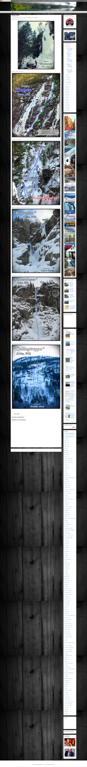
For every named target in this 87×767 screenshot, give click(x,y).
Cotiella (65, 510)
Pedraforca (66, 617)
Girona (65, 549)
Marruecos (66, 580)
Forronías (66, 541)
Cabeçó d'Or (66, 485)
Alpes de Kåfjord (67, 458)
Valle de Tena (66, 705)
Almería (65, 452)
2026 (67, 45)
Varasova (66, 707)
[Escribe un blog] (15, 413)
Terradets (66, 682)
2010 (67, 110)
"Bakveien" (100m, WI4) (25, 207)
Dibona (65, 520)
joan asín (67, 373)
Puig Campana (67, 655)
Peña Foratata (67, 623)
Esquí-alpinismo (67, 537)
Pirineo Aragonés (67, 647)
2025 (67, 86)
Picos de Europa (67, 645)
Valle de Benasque (67, 701)
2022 (67, 91)
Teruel (65, 684)
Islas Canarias (67, 559)
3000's (65, 438)
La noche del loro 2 (69, 349)
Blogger (53, 764)
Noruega (66, 603)
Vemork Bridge (18, 139)
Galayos (65, 543)
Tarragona (66, 680)
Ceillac (65, 495)
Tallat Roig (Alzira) (67, 678)
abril (67, 79)
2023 (67, 89)
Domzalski (68, 412)
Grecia (65, 553)
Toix (65, 688)
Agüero (65, 444)
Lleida (65, 572)
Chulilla (65, 500)
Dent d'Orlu (66, 514)
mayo (68, 77)
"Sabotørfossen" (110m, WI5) (17, 275)
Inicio (36, 450)
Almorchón (66, 454)
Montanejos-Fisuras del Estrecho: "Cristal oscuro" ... (68, 54)
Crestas (65, 512)
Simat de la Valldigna (68, 672)
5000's (65, 442)
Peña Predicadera (67, 627)
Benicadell (66, 481)
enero (68, 84)
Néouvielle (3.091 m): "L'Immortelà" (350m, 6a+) (71, 290)
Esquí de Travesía (67, 535)
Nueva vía (66, 605)
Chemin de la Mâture (68, 499)
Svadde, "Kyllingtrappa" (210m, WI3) (22, 343)
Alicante (65, 450)
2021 (67, 92)
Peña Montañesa (67, 625)
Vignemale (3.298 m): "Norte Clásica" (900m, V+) (72, 296)
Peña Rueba (66, 629)
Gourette (66, 551)
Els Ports (66, 526)
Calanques (66, 487)
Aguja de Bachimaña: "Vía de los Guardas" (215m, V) (71, 284)
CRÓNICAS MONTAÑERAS (68, 332)
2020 (67, 94)
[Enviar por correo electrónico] (14, 413)
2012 (67, 107)
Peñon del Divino (67, 636)
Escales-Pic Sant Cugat (68, 530)
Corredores (66, 508)
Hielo (65, 557)
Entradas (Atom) (38, 453)
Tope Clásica (66, 690)
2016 (67, 100)
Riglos (65, 661)
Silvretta (65, 670)
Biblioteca (66, 483)
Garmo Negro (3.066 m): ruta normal (72, 301)
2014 (67, 104)
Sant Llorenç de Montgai (69, 668)
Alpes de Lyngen (67, 460)
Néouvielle (66, 601)
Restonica (66, 659)
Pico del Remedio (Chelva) (69, 642)
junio (68, 76)
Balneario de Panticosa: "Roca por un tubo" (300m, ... (69, 65)
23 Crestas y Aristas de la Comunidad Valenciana (69, 436)
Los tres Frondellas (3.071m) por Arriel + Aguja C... (69, 60)
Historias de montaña (70, 381)
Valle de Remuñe (67, 703)
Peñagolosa (66, 632)
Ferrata (65, 539)
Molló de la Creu (67, 590)
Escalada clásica (67, 528)
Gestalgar (66, 547)
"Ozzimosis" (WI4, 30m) (19, 19)
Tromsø (65, 692)
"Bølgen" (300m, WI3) (19, 71)
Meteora (65, 586)
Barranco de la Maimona (69, 477)
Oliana (65, 607)
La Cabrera (66, 565)
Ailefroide (66, 446)
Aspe (65, 469)
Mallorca (66, 578)
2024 (67, 87)
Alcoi (65, 448)
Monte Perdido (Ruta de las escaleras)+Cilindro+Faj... (69, 71)
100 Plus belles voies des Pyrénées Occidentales (69, 433)
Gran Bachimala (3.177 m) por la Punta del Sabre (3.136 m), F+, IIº (72, 307)
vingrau (65, 711)
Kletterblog (68, 340)
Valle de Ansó (66, 699)
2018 (67, 97)
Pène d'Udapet (67, 619)
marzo (68, 81)
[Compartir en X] (16, 413)
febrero (68, 82)
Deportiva (66, 516)
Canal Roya (66, 491)
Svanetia (66, 674)
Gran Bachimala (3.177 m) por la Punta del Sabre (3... (69, 50)
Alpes (65, 456)
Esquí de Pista (67, 533)
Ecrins (65, 522)
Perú (65, 640)
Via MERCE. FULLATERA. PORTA (72, 375)
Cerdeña (66, 497)
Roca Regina (66, 666)
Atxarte (65, 473)
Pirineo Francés (67, 651)
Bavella (65, 479)
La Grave (66, 568)
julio (67, 74)
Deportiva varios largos (68, 518)
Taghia (65, 676)
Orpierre (65, 613)
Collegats (66, 502)
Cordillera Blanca (67, 506)
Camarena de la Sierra (68, 489)
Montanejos (66, 592)
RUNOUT (67, 404)
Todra (65, 686)
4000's (65, 440)
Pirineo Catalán (67, 649)
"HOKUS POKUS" (69, 357)
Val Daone (66, 696)
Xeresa (65, 713)
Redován (66, 657)
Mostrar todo (73, 421)
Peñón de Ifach (67, 634)
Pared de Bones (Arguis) (69, 615)
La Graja (66, 566)
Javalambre (66, 563)
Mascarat (66, 582)
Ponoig (65, 653)
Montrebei (66, 596)
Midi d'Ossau (66, 588)
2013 (67, 105)
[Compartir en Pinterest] (19, 413)
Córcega (66, 504)
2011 (67, 108)
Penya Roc (66, 621)
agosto (68, 46)
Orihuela (66, 611)
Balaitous (66, 475)
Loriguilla (66, 574)
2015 (67, 102)
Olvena (65, 609)
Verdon (65, 709)
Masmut (65, 584)
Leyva (65, 570)
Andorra (65, 464)
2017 (67, 99)
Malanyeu (66, 576)
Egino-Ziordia (66, 524)
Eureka (67, 365)
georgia (65, 545)
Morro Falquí (66, 599)
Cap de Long (66, 493)
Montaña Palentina (67, 594)
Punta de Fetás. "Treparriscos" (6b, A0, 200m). (72, 360)
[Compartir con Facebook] (17, 413)
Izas (65, 561)
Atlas (65, 471)
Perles (65, 638)
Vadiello (65, 694)
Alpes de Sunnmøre (68, 462)
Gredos (65, 555)
